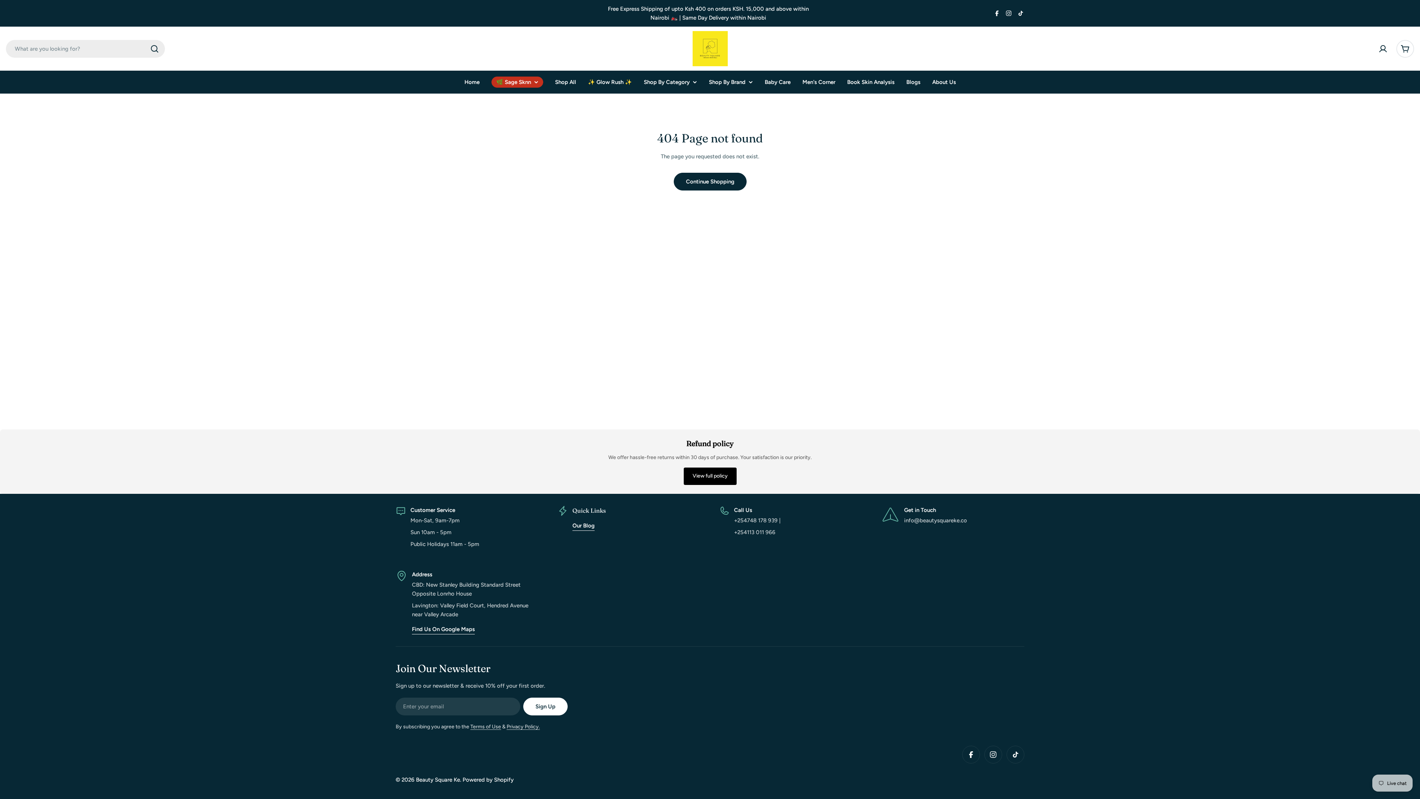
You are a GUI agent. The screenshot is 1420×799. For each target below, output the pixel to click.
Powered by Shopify (488, 779)
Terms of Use (485, 727)
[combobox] (85, 49)
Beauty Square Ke (438, 779)
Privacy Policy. (523, 727)
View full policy (710, 476)
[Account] (1383, 48)
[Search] (154, 48)
